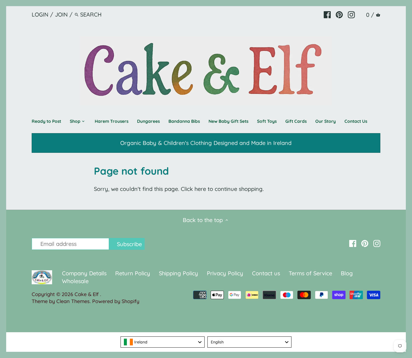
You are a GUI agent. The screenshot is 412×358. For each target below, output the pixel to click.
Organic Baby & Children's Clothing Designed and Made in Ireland (205, 142)
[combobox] (163, 342)
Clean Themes (73, 301)
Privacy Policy (225, 273)
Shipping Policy (178, 273)
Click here (193, 188)
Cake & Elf (87, 294)
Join (61, 14)
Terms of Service (311, 273)
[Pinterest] (339, 14)
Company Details (84, 273)
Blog (347, 273)
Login (40, 14)
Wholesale (75, 281)
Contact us (266, 273)
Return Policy (133, 273)
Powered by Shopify (115, 301)
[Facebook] (327, 14)
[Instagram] (351, 14)
